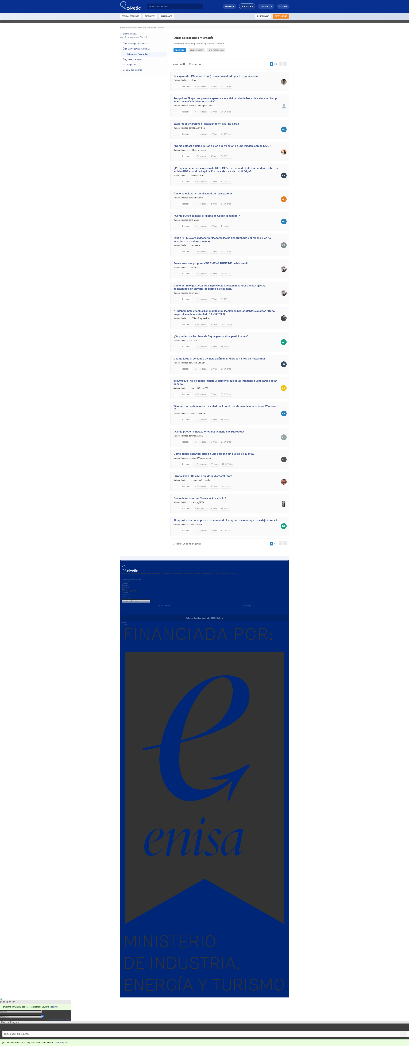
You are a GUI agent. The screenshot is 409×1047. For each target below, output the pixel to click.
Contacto (124, 624)
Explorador (126, 595)
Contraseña (47, 1014)
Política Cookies (164, 606)
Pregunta (125, 579)
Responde (133, 579)
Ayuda (123, 622)
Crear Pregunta (61, 1042)
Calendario (126, 597)
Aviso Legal (246, 606)
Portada (229, 6)
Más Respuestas (216, 50)
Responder (186, 86)
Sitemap (125, 593)
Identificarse (263, 16)
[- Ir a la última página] (285, 64)
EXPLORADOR (166, 16)
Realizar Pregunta (130, 16)
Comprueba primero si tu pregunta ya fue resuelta (25, 1027)
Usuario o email (49, 1011)
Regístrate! (54, 1007)
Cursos (283, 6)
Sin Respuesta (196, 50)
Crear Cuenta (281, 16)
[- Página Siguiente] (280, 64)
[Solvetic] (133, 6)
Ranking (141, 579)
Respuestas (247, 6)
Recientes (179, 50)
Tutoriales (266, 6)
